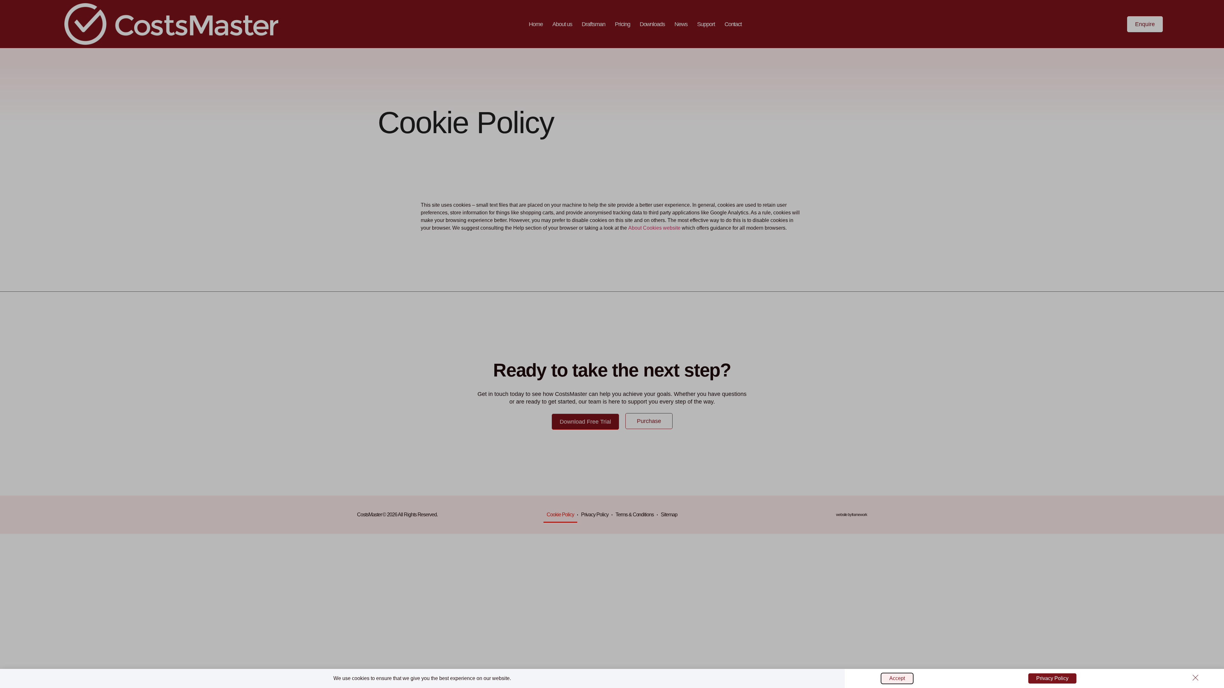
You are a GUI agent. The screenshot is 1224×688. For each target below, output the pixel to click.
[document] (612, 344)
